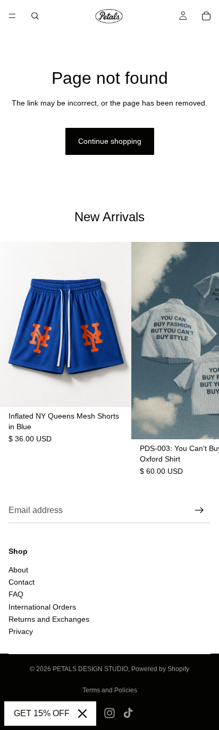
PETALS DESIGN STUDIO (90, 669)
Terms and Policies (109, 690)
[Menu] (12, 16)
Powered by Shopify (160, 669)
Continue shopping (109, 141)
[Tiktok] (128, 713)
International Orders (42, 606)
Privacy (21, 631)
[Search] (35, 16)
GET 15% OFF (42, 713)
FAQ (16, 594)
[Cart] (206, 16)
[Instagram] (109, 713)
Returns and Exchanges (49, 619)
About (18, 569)
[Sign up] (199, 510)
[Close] (82, 713)
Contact (22, 582)
